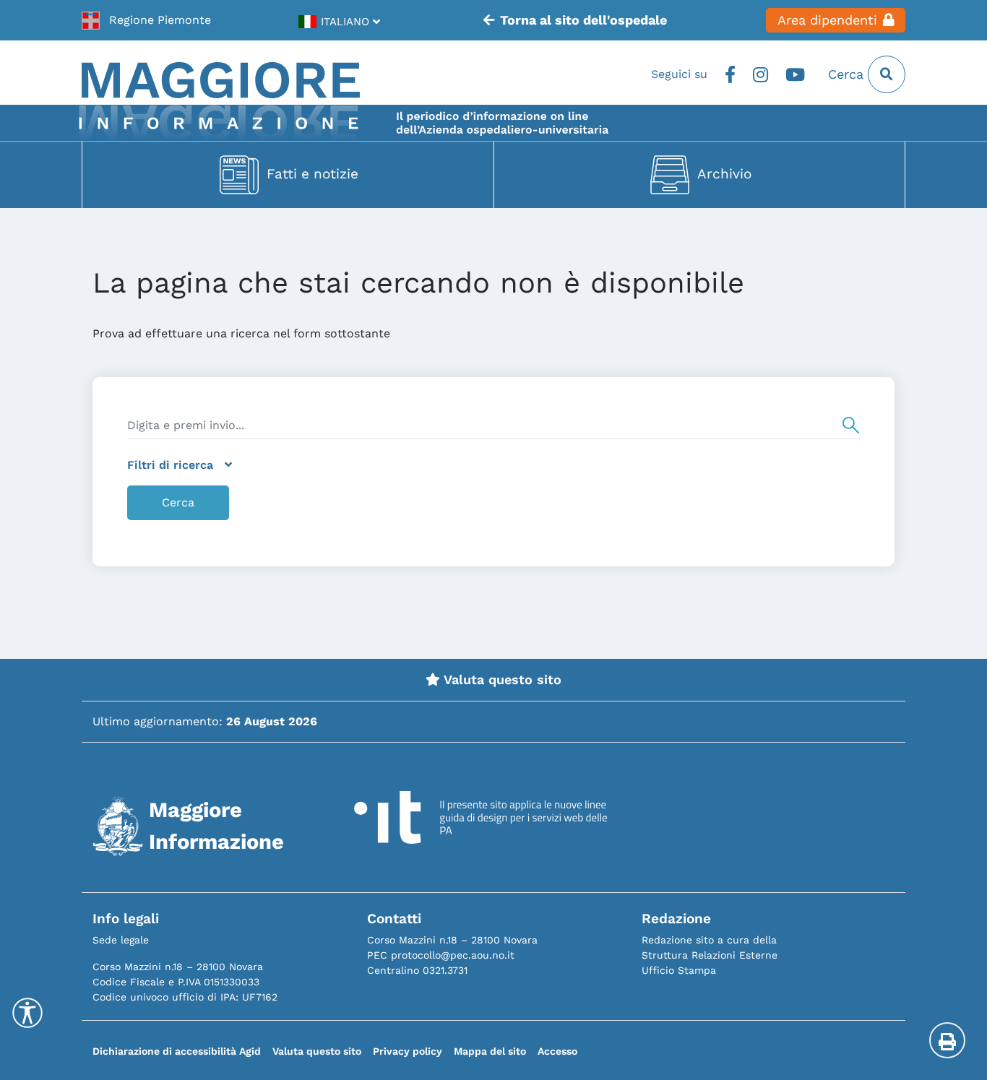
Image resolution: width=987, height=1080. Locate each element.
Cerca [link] (848, 74)
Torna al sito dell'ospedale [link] (583, 20)
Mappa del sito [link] (490, 1051)
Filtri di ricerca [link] (170, 465)
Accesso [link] (557, 1051)
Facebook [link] (730, 74)
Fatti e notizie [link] (312, 173)
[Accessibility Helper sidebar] (27, 1012)
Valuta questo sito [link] (500, 680)
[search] (493, 425)
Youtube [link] (795, 74)
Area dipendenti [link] (827, 20)
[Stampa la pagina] (947, 1040)
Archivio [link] (724, 173)
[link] (146, 20)
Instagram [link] (760, 74)
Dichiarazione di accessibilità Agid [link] (176, 1051)
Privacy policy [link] (407, 1051)
